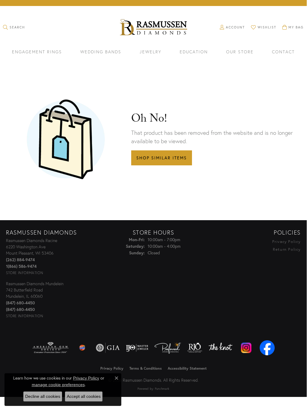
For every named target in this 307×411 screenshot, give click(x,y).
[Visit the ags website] (50, 347)
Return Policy (287, 249)
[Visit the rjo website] (194, 347)
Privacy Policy (286, 241)
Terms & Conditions (145, 368)
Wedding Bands (100, 52)
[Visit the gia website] (108, 347)
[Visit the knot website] (220, 347)
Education (194, 52)
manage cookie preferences (58, 384)
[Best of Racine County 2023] (82, 347)
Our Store (240, 52)
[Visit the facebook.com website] (267, 347)
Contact (283, 52)
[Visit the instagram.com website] (246, 347)
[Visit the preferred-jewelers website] (167, 347)
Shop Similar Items (161, 158)
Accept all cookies (84, 396)
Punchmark (162, 389)
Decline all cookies (42, 396)
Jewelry (150, 52)
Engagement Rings (37, 52)
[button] (14, 27)
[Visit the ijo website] (137, 347)
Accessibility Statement (187, 368)
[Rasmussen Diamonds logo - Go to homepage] (153, 28)
